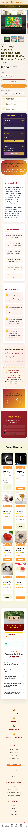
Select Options (7, 487)
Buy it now (14, 85)
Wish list (14, 768)
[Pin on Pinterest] (9, 93)
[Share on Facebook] (16, 93)
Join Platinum (14, 153)
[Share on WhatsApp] (2, 93)
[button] (3, 6)
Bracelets (14, 805)
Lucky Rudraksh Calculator (14, 796)
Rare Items (14, 814)
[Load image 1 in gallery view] (7, 39)
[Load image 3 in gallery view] (21, 39)
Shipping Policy (14, 755)
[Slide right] (26, 39)
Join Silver (14, 127)
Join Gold (14, 140)
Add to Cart (20, 488)
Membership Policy (14, 758)
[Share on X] (19, 93)
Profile (14, 777)
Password (14, 771)
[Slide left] (1, 39)
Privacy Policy (14, 749)
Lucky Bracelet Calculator (14, 787)
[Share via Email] (12, 93)
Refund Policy (14, 752)
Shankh (14, 808)
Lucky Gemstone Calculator (14, 790)
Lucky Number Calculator (14, 793)
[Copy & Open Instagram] (6, 93)
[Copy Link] (23, 93)
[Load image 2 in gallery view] (14, 39)
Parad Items (14, 811)
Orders (14, 774)
